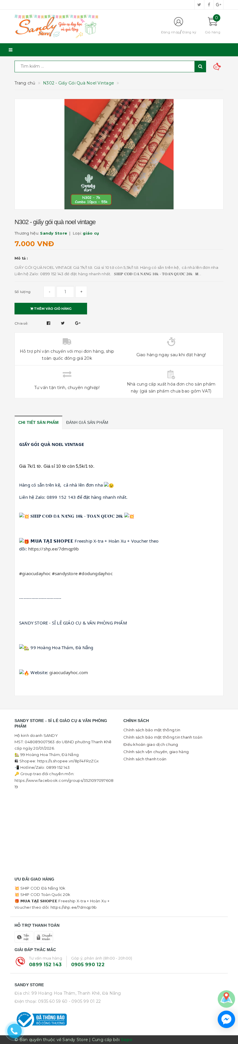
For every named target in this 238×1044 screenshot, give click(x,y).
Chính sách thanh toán (144, 759)
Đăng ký (189, 32)
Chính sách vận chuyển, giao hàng (156, 751)
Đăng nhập (170, 32)
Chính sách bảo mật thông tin (151, 730)
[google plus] (218, 4)
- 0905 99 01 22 (85, 1001)
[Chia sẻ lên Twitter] (63, 323)
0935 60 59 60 (52, 1001)
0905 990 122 (87, 964)
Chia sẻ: (21, 323)
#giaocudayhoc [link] (35, 573)
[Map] (226, 998)
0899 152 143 (45, 964)
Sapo (126, 1039)
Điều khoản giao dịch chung (150, 744)
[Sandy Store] (83, 26)
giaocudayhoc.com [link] (68, 672)
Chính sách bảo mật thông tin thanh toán (162, 737)
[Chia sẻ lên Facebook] (49, 323)
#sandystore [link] (64, 573)
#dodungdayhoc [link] (96, 573)
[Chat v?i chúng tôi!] (226, 1019)
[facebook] (209, 4)
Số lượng (22, 291)
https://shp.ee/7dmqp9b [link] (53, 549)
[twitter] (199, 4)
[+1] (78, 323)
